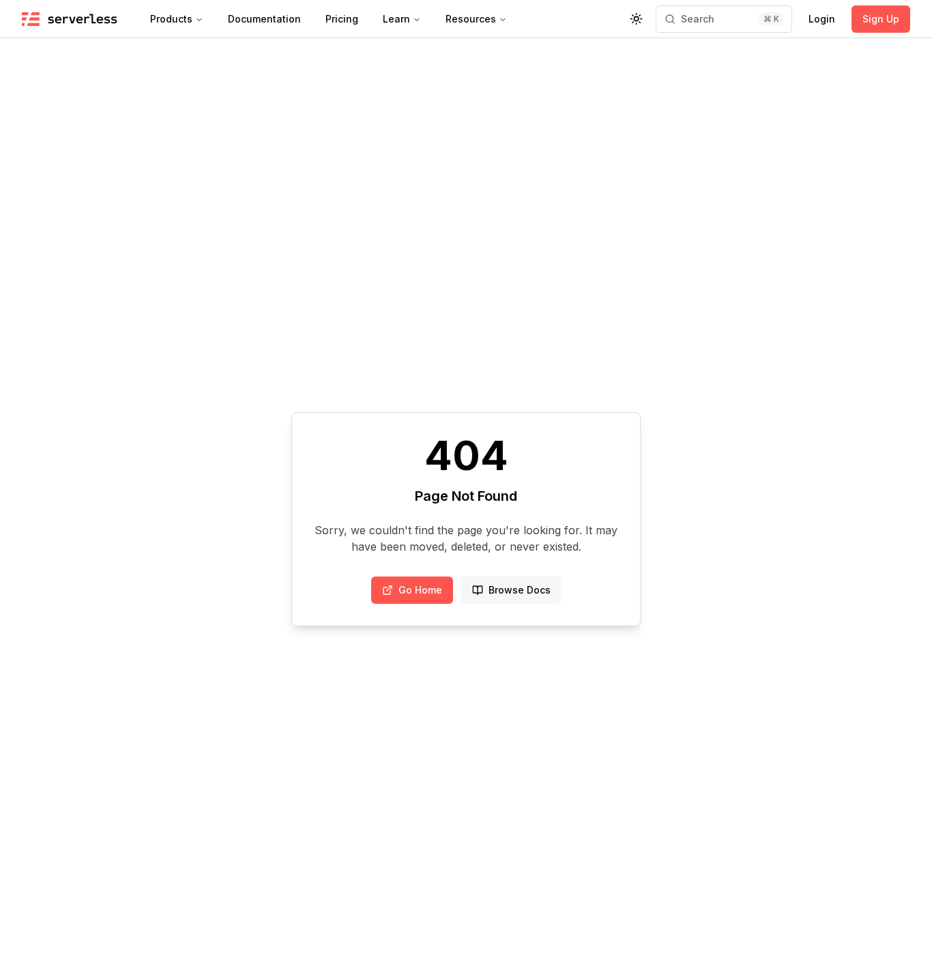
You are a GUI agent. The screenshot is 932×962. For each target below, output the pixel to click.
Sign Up (880, 19)
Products (171, 19)
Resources (471, 19)
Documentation (264, 19)
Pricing (341, 19)
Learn (396, 19)
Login (822, 19)
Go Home (420, 590)
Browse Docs (520, 590)
